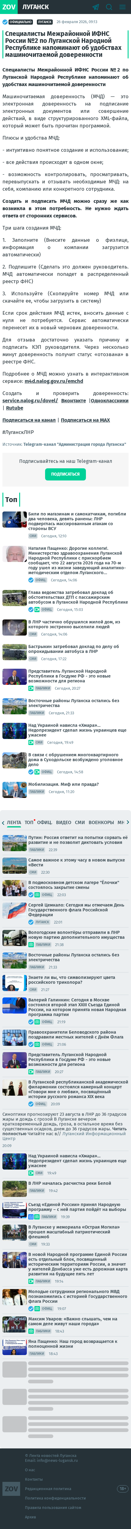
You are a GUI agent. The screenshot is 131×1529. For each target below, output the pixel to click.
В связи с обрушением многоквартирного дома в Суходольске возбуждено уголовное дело (75, 759)
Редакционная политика (48, 1488)
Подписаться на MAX (85, 420)
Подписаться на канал (29, 420)
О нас (30, 1470)
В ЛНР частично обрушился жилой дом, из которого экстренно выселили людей (74, 624)
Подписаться (65, 474)
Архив (30, 1517)
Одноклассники (110, 400)
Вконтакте (73, 400)
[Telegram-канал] (96, 7)
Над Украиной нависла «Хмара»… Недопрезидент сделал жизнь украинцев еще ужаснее (77, 730)
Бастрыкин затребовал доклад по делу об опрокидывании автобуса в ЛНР (73, 649)
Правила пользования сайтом (53, 1507)
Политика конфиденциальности (55, 1498)
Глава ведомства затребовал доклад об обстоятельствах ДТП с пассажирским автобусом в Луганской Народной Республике (78, 597)
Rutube (14, 408)
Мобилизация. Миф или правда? (63, 784)
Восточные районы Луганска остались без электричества (73, 703)
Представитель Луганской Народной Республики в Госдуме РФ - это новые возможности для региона (69, 676)
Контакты (34, 1479)
